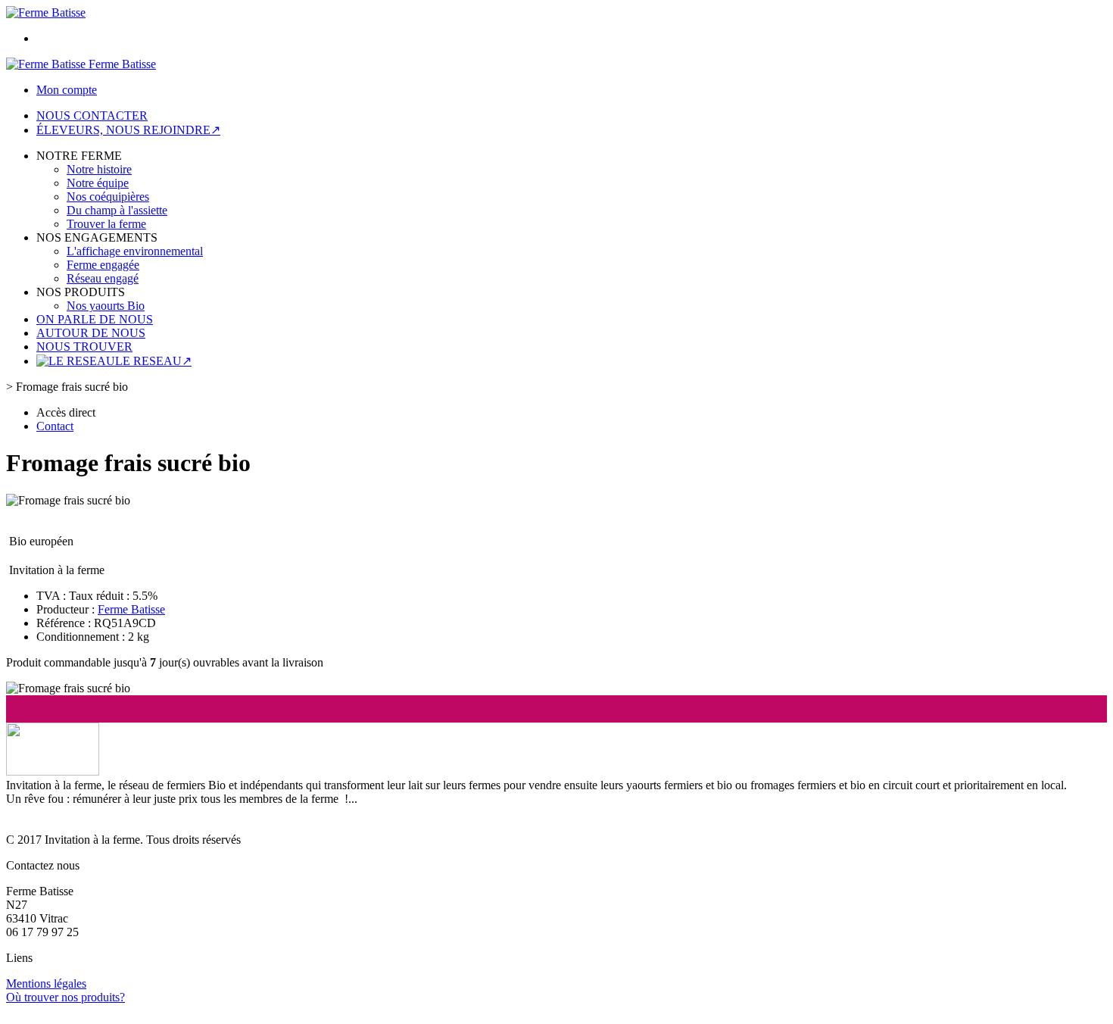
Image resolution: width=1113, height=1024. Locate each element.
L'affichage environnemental (135, 251)
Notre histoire (99, 169)
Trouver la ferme (106, 223)
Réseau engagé (103, 278)
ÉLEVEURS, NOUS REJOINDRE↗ (128, 129)
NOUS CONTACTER (92, 115)
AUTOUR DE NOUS (90, 332)
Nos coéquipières (108, 196)
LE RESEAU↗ (153, 360)
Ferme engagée (103, 264)
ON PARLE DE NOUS (94, 319)
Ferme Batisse (131, 609)
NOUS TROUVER (84, 346)
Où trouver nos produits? (65, 997)
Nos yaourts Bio (106, 305)
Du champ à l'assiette (117, 210)
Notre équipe (98, 182)
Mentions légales (46, 983)
